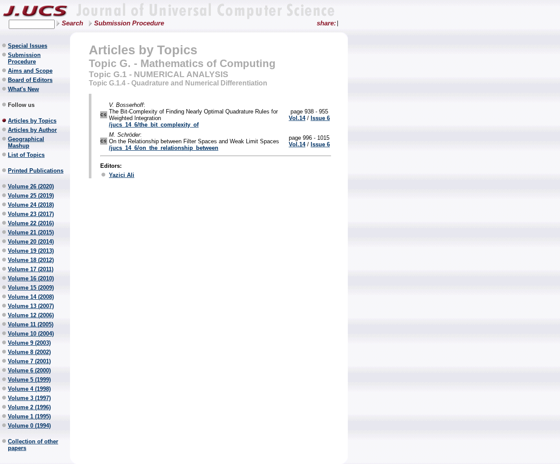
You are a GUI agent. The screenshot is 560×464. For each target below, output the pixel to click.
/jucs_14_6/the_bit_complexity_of (154, 124)
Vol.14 (297, 118)
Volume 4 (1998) (29, 389)
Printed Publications (35, 170)
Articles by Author (32, 130)
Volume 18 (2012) (31, 260)
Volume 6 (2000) (29, 370)
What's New (23, 89)
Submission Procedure (129, 23)
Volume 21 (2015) (31, 232)
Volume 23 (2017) (31, 214)
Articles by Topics (32, 120)
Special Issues (27, 46)
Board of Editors (30, 80)
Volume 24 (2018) (31, 205)
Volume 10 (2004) (31, 333)
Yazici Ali (121, 175)
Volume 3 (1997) (29, 398)
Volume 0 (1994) (29, 425)
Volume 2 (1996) (29, 407)
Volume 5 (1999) (29, 379)
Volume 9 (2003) (29, 343)
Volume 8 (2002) (29, 352)
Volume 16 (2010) (31, 278)
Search (72, 23)
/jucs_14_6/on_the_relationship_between (163, 148)
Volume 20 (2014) (31, 241)
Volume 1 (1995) (29, 416)
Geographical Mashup (26, 142)
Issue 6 (320, 118)
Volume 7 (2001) (29, 361)
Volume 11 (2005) (30, 324)
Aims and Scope (30, 70)
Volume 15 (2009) (31, 287)
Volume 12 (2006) (31, 315)
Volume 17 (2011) (30, 269)
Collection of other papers (33, 444)
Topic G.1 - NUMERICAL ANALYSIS (158, 74)
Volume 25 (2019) (31, 195)
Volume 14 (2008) (31, 297)
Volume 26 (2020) (31, 186)
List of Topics (26, 155)
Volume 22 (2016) (31, 223)
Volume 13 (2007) (31, 306)
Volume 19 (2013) (31, 251)
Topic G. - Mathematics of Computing (182, 63)
